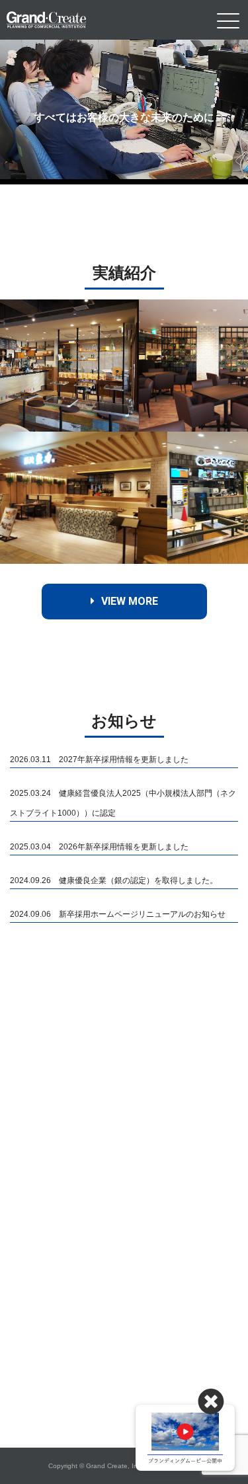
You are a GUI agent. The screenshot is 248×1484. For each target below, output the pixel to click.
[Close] (211, 1402)
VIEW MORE (129, 601)
